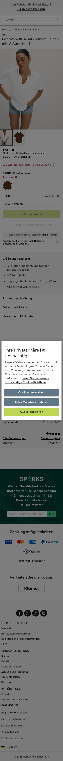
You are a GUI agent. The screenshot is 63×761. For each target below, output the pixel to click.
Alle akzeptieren (31, 412)
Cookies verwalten (31, 392)
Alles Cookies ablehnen (31, 402)
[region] (31, 380)
